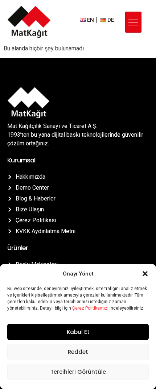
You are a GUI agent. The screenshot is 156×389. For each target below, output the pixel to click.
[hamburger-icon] (133, 22)
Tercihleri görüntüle (78, 372)
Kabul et (78, 332)
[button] (145, 273)
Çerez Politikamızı (90, 308)
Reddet (78, 352)
